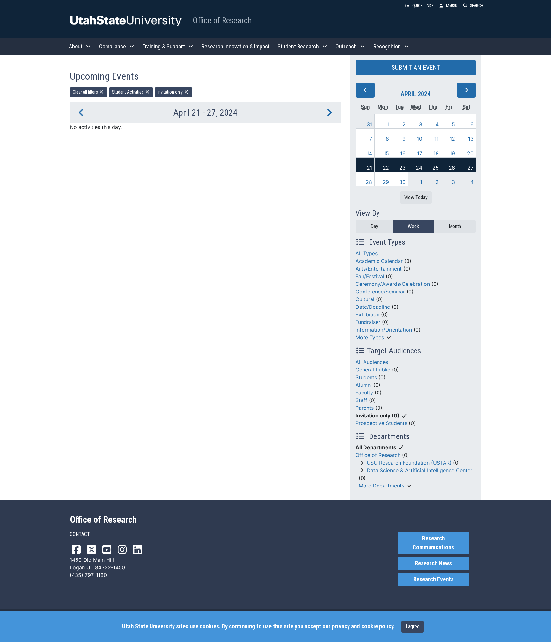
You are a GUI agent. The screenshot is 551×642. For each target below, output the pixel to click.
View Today (416, 197)
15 (386, 153)
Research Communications (433, 543)
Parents (365, 408)
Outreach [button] (346, 46)
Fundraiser (368, 322)
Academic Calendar (379, 261)
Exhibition (367, 314)
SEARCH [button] (476, 5)
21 (369, 167)
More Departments (381, 485)
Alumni (364, 385)
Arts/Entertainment (379, 268)
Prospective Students (381, 423)
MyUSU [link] (451, 5)
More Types (370, 337)
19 (452, 153)
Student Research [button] (298, 46)
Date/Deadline (373, 307)
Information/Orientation (384, 330)
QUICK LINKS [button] (422, 5)
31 (369, 124)
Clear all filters (86, 92)
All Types (367, 253)
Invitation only (171, 92)
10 (419, 138)
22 (386, 167)
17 (419, 153)
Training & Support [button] (164, 46)
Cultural (365, 299)
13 (471, 138)
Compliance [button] (112, 46)
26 (452, 167)
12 (452, 138)
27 (470, 167)
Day (374, 226)
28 (369, 182)
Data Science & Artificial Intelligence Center (419, 470)
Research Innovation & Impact (236, 46)
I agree (413, 627)
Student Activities (128, 92)
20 (470, 153)
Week (413, 226)
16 (403, 153)
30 (402, 182)
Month (455, 226)
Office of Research (222, 20)
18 (436, 153)
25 (435, 167)
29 (386, 182)
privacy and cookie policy (362, 626)
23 (402, 167)
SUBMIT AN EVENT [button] (416, 67)
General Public (373, 369)
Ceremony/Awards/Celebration (393, 284)
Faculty (364, 392)
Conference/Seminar (380, 291)
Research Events (433, 579)
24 (419, 167)
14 (369, 153)
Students (366, 377)
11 (436, 138)
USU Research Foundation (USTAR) (409, 462)
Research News (433, 563)
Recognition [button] (387, 46)
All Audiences (372, 362)
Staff (361, 400)
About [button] (76, 46)
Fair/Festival (370, 276)
